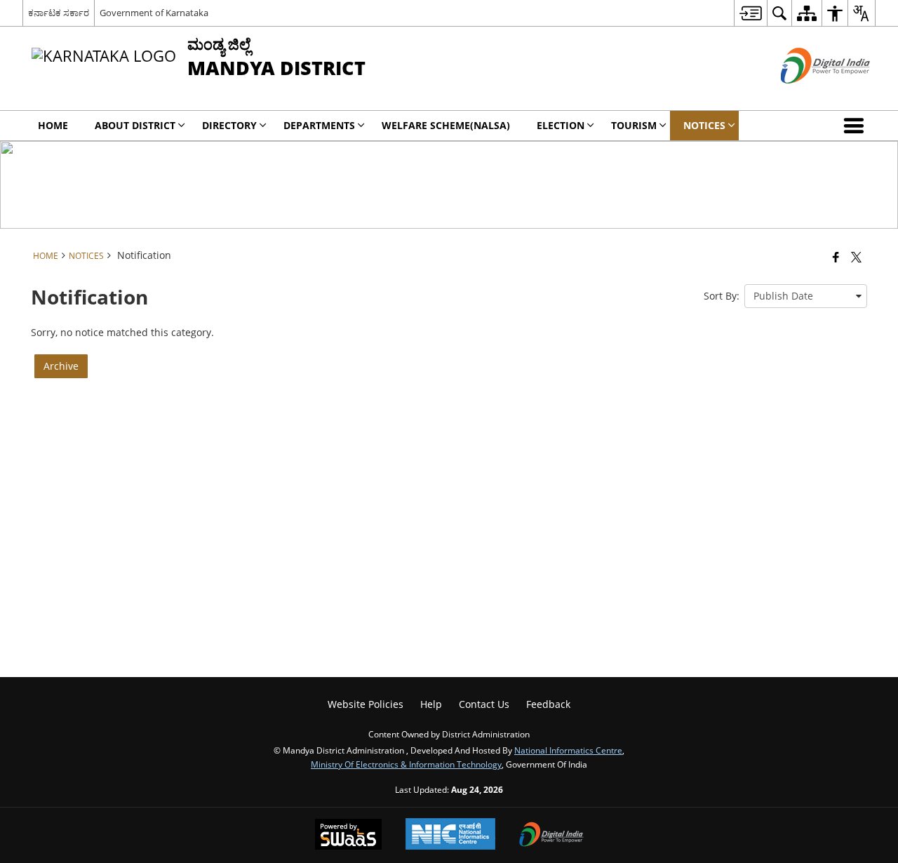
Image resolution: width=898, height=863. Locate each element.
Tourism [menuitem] (634, 125)
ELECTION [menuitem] (560, 125)
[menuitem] (750, 13)
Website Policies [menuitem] (365, 704)
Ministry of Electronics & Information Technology (406, 764)
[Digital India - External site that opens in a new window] (807, 95)
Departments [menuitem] (319, 125)
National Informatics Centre (568, 750)
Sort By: (721, 295)
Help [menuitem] (431, 704)
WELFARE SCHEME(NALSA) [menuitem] (446, 125)
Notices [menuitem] (704, 125)
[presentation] (805, 296)
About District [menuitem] (135, 125)
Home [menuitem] (53, 125)
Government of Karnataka (154, 12)
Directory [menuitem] (229, 125)
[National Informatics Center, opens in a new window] (450, 835)
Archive (61, 366)
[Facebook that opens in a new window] (836, 256)
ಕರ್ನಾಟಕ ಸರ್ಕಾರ (58, 12)
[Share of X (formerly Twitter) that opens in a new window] (856, 256)
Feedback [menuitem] (548, 704)
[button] (856, 125)
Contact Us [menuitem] (484, 704)
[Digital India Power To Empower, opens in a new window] (551, 835)
